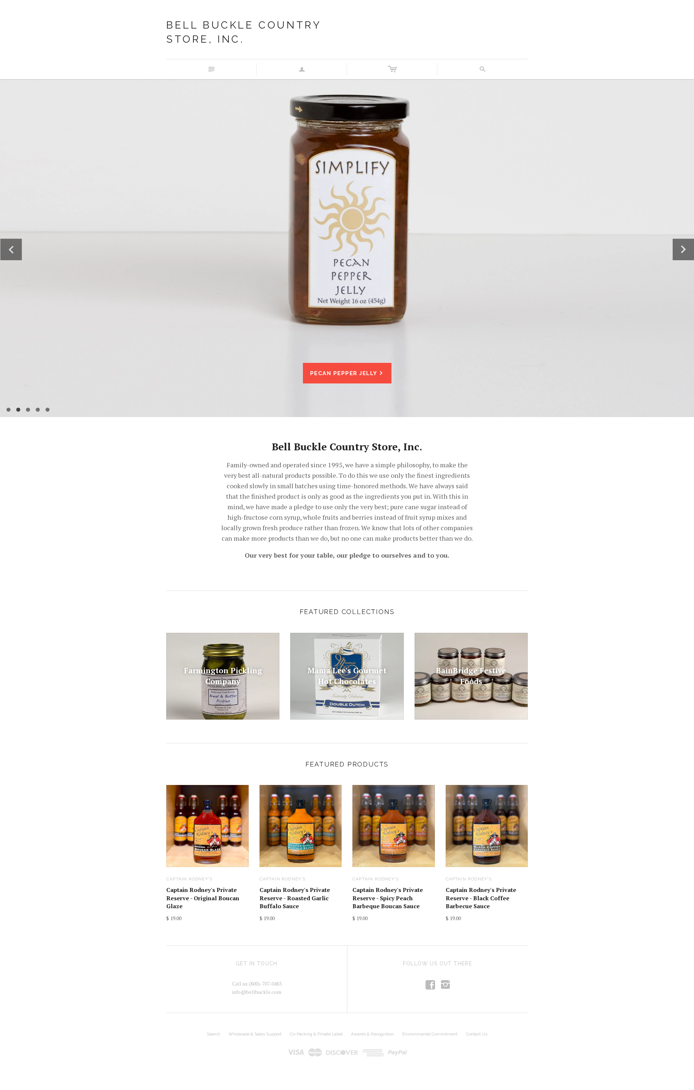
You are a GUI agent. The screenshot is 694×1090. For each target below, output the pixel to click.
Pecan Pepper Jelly (347, 373)
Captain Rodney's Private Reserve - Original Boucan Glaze (202, 898)
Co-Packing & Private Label (316, 1034)
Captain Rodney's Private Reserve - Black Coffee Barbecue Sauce (481, 898)
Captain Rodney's (189, 878)
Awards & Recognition (372, 1034)
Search (213, 1034)
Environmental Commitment (430, 1034)
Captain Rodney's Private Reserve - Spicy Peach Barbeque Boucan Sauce (387, 898)
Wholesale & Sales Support (255, 1034)
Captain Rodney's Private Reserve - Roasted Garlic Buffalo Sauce (295, 898)
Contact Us (476, 1034)
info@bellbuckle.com (256, 991)
